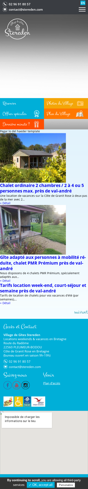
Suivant (81, 312)
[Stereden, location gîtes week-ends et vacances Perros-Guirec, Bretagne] (17, 29)
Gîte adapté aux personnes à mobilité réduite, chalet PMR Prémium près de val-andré (43, 262)
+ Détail (5, 203)
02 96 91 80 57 (19, 4)
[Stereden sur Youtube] (16, 385)
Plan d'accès (51, 383)
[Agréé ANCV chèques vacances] (38, 401)
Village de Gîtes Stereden (21, 335)
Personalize (66, 485)
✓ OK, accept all (41, 485)
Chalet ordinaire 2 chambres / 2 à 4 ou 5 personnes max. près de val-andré (42, 188)
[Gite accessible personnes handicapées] (18, 401)
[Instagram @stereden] (25, 385)
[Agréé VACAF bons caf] (27, 401)
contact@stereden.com (26, 9)
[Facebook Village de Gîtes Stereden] (7, 385)
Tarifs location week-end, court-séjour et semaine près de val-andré (43, 288)
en (83, 3)
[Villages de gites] (8, 401)
